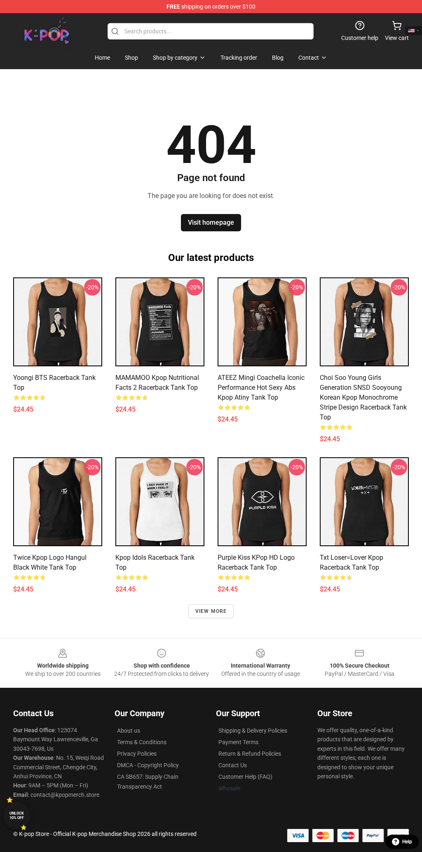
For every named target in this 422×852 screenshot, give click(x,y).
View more (211, 611)
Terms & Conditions (141, 742)
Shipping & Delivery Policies (252, 730)
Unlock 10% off (16, 815)
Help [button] (407, 842)
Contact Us (232, 765)
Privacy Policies (137, 753)
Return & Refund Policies (249, 753)
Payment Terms (238, 742)
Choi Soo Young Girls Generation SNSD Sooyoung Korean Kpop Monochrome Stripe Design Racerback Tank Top (363, 397)
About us (128, 730)
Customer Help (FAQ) (245, 776)
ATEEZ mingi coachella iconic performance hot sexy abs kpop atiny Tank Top (261, 387)
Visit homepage (211, 222)
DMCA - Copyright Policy (148, 765)
